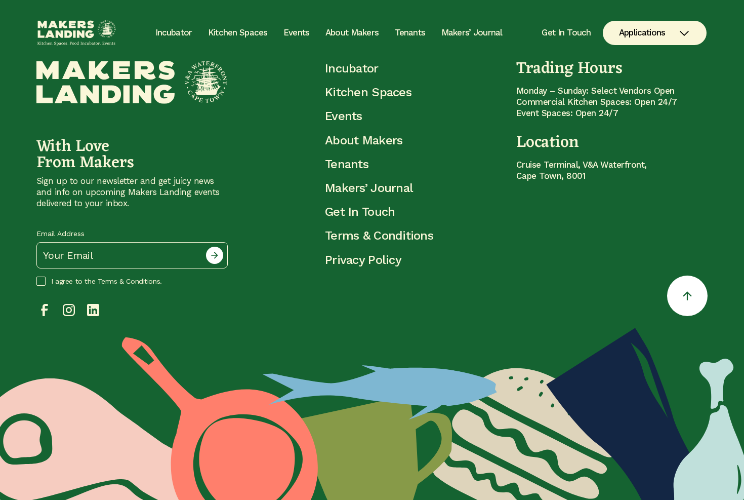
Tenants (410, 32)
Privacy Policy (363, 260)
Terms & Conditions (379, 235)
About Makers (352, 32)
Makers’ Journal (471, 32)
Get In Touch (566, 32)
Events (296, 32)
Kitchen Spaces (237, 32)
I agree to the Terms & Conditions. (106, 281)
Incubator (173, 32)
